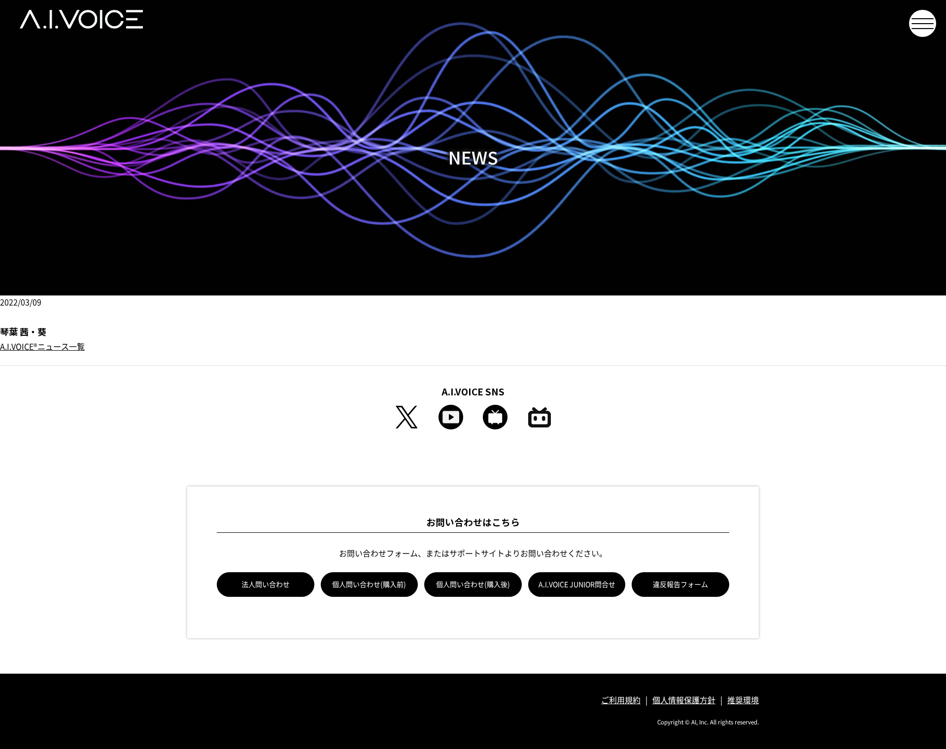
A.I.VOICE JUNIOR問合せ (577, 584)
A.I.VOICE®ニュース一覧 (42, 347)
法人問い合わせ (265, 584)
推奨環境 (743, 700)
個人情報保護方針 (683, 700)
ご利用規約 (621, 700)
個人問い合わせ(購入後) (473, 584)
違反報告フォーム (680, 584)
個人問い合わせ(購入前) (369, 584)
